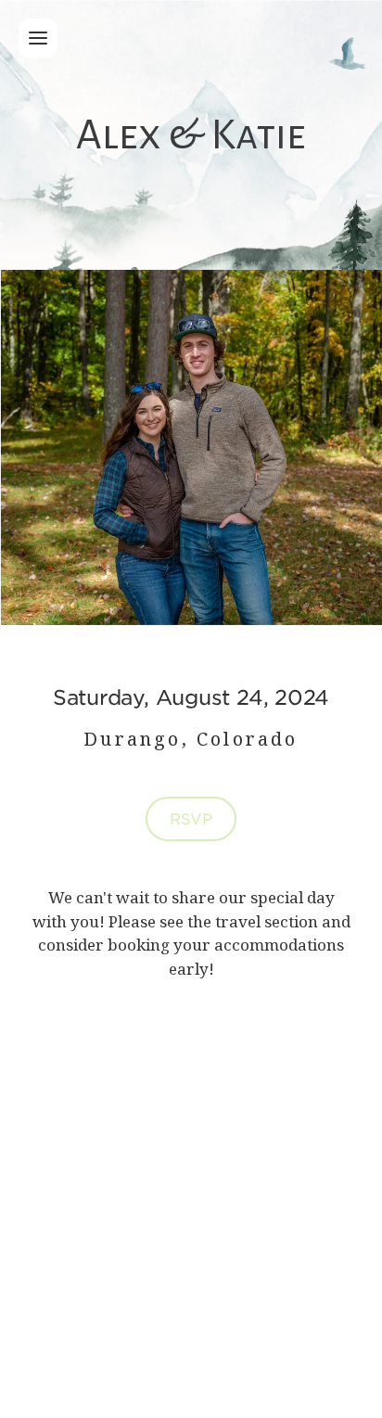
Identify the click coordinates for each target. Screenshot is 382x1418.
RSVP (191, 818)
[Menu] (38, 38)
